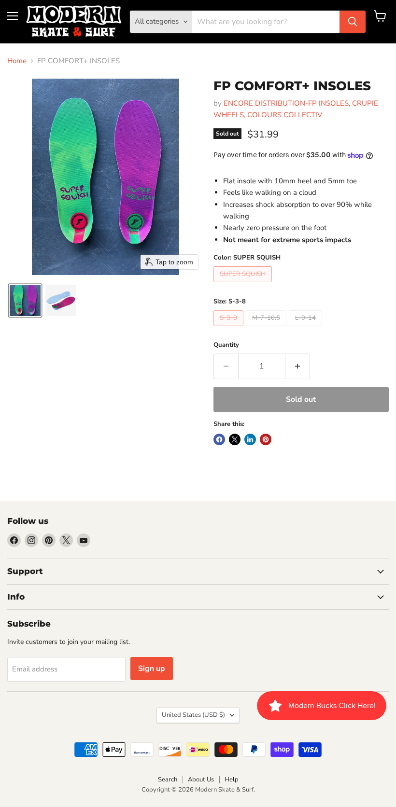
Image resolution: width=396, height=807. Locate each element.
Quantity (226, 345)
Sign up (151, 668)
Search (167, 779)
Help (232, 779)
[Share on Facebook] (219, 439)
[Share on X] (234, 439)
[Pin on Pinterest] (265, 439)
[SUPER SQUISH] (243, 284)
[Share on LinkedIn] (250, 439)
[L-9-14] (307, 328)
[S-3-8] (229, 328)
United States (193, 715)
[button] (25, 300)
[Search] (352, 22)
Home (17, 61)
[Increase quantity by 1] (297, 366)
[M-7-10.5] (267, 328)
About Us (201, 779)
